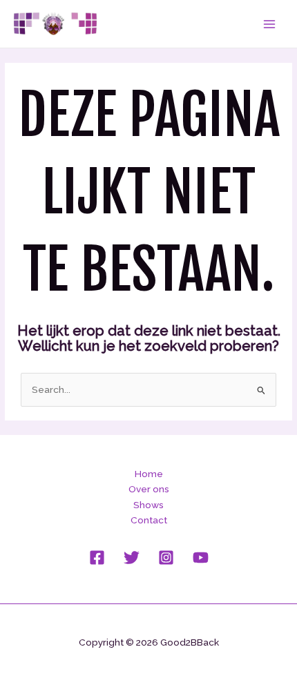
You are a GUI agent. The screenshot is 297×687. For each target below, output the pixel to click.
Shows (148, 504)
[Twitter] (132, 557)
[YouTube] (201, 557)
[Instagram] (166, 557)
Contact (149, 519)
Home (149, 473)
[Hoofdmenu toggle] (270, 24)
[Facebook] (97, 557)
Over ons (148, 488)
